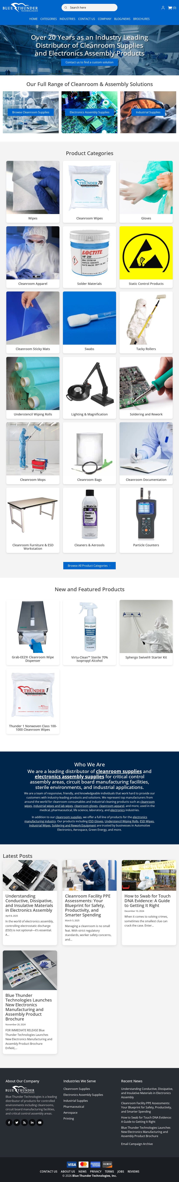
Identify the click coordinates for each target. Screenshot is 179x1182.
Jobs (120, 1171)
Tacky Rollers (146, 349)
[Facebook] (9, 1122)
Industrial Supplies (148, 112)
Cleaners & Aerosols (89, 545)
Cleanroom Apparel (32, 284)
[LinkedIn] (32, 1122)
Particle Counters (146, 545)
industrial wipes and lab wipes (53, 806)
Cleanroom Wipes (89, 218)
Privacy (95, 1171)
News (82, 1171)
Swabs (89, 349)
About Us (68, 1171)
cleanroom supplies (69, 817)
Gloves (146, 218)
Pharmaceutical (73, 1107)
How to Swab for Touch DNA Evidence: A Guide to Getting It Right (147, 900)
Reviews (133, 1171)
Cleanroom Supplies (76, 1089)
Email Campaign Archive (137, 1144)
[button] (163, 7)
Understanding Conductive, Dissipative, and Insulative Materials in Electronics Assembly (29, 903)
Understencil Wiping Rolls (33, 414)
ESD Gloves (95, 821)
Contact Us (48, 1171)
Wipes (32, 218)
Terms (109, 1171)
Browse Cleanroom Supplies (30, 112)
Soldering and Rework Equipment (74, 825)
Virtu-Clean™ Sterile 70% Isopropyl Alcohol (89, 659)
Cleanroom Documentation (146, 480)
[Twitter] (16, 1122)
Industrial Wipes (40, 825)
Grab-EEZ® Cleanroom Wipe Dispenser (33, 659)
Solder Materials (89, 284)
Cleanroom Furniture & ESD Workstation (32, 546)
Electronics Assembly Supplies (89, 112)
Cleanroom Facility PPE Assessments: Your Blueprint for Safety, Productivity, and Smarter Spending (87, 905)
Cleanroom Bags (89, 480)
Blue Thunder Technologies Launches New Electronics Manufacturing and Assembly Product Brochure (28, 1007)
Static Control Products (146, 284)
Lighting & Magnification (89, 414)
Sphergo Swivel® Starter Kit (146, 657)
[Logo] (20, 7)
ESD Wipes (147, 821)
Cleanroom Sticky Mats (33, 349)
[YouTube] (39, 1122)
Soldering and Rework (146, 414)
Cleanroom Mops (33, 480)
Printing (68, 1118)
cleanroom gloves (86, 806)
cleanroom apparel (111, 806)
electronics (117, 810)
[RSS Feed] (24, 1122)
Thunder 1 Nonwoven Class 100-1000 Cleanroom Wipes (33, 727)
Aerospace (70, 1113)
